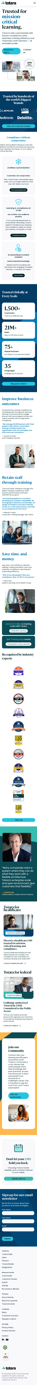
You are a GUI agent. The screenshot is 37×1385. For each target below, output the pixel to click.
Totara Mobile (8, 1264)
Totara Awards (8, 1304)
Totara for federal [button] (11, 1026)
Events (4, 1282)
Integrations (7, 1267)
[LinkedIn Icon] (3, 1340)
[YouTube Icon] (7, 1340)
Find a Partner (8, 1297)
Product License (8, 1330)
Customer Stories (9, 1279)
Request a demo (9, 1319)
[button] (34, 3)
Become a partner (9, 1300)
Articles (5, 1285)
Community (7, 1275)
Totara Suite (7, 1254)
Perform (5, 1260)
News (4, 1312)
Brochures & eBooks (10, 1289)
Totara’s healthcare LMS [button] (13, 963)
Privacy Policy (7, 1327)
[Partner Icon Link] (5, 1347)
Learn (4, 1257)
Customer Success (10, 1315)
